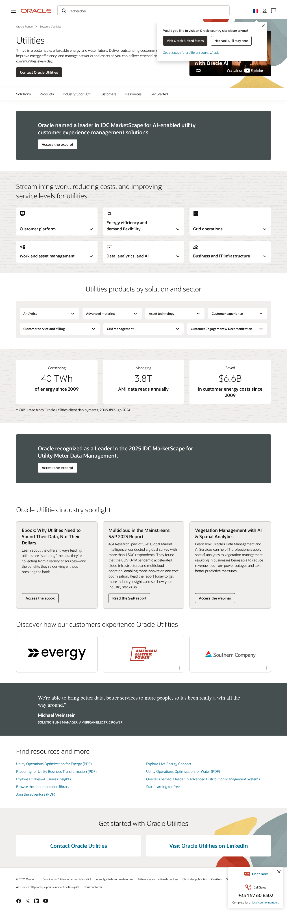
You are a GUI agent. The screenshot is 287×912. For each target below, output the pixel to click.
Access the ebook (40, 598)
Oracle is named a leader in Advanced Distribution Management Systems (203, 779)
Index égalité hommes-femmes (114, 879)
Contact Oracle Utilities (39, 72)
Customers (108, 94)
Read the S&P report (129, 598)
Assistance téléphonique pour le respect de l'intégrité (47, 887)
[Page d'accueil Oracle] (36, 11)
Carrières (216, 879)
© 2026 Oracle (25, 879)
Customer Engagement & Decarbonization (221, 329)
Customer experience (227, 313)
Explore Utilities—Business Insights (43, 779)
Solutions (23, 94)
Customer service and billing (44, 329)
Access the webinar (215, 598)
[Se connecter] (264, 10)
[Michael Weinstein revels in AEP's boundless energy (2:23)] (143, 654)
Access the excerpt (57, 144)
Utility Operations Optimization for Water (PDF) (183, 771)
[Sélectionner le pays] (255, 10)
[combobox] (143, 10)
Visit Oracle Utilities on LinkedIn (208, 845)
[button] (13, 10)
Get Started (159, 94)
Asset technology (161, 313)
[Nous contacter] (273, 10)
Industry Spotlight (77, 94)
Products (47, 94)
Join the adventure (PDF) (35, 794)
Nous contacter (93, 887)
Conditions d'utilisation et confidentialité (67, 879)
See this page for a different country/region (192, 52)
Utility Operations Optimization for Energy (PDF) (54, 763)
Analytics (30, 313)
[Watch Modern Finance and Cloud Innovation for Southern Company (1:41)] (230, 654)
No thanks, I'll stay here (231, 41)
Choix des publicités (195, 879)
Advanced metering (100, 313)
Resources (133, 94)
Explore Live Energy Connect (168, 763)
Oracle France (24, 26)
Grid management (120, 329)
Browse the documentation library (42, 786)
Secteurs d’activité (50, 26)
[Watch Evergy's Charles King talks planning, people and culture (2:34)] (57, 654)
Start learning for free (163, 786)
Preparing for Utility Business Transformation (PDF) (56, 771)
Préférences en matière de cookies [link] (157, 879)
